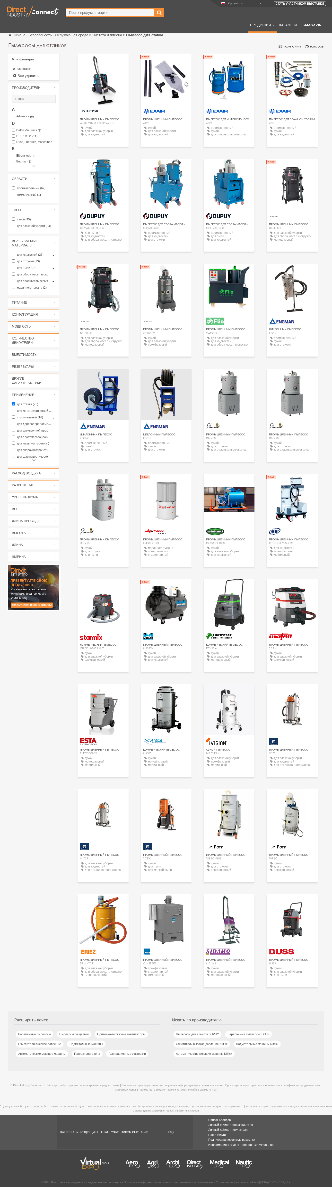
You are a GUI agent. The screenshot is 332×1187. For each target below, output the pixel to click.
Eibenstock (25, 156)
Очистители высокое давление (39, 1044)
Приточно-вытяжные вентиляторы (121, 1034)
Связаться (229, 482)
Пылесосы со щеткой (74, 1034)
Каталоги (288, 25)
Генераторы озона (87, 1053)
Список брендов (219, 1120)
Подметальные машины (86, 1044)
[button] (34, 87)
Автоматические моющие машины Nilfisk (204, 1053)
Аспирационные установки (127, 1053)
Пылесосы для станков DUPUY (197, 1034)
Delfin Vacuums (28, 130)
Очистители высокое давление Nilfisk (201, 1044)
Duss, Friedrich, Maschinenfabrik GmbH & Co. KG (36, 142)
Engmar (23, 161)
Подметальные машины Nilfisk (257, 1044)
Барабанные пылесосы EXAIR (248, 1034)
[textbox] (110, 12)
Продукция (260, 25)
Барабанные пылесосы (34, 1034)
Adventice (25, 116)
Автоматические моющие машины (42, 1053)
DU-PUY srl (26, 136)
